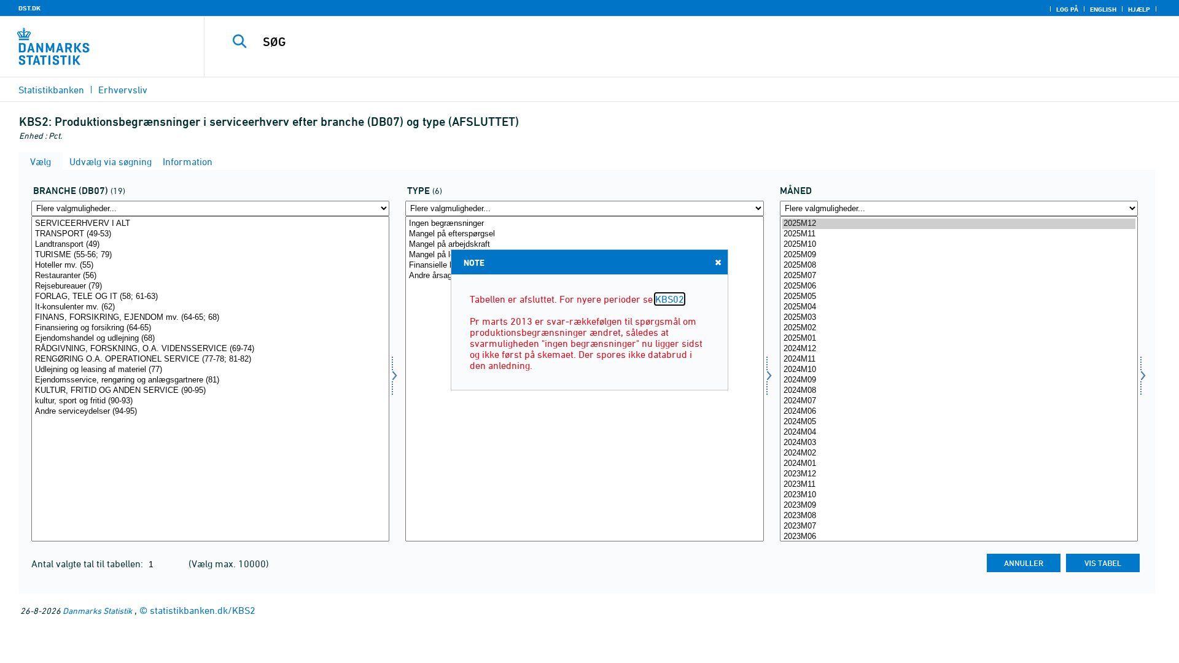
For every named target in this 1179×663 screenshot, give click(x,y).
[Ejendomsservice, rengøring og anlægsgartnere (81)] (210, 380)
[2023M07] (958, 526)
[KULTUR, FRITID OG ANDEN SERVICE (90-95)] (210, 391)
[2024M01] (958, 464)
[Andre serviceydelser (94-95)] (210, 411)
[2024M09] (958, 380)
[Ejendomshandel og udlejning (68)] (210, 338)
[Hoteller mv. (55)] (210, 265)
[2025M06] (958, 286)
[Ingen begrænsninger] (584, 224)
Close (718, 262)
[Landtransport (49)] (210, 244)
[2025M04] (958, 307)
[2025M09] (958, 255)
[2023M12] (958, 474)
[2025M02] (958, 328)
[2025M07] (958, 276)
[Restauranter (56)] (210, 276)
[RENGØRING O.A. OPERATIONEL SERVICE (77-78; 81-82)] (210, 359)
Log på (1067, 9)
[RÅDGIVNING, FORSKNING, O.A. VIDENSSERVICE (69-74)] (210, 349)
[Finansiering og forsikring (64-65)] (210, 328)
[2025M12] (958, 224)
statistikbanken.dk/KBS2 (202, 610)
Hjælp (1139, 9)
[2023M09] (958, 505)
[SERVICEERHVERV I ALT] (210, 224)
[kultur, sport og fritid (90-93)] (210, 401)
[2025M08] (958, 265)
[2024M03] (958, 443)
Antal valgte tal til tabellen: (88, 563)
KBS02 (669, 298)
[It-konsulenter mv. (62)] (210, 307)
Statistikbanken (51, 89)
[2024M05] (958, 422)
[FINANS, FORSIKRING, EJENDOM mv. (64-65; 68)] (210, 317)
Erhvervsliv (122, 89)
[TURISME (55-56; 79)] (210, 255)
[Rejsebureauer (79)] (210, 286)
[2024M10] (958, 370)
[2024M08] (958, 391)
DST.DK (29, 8)
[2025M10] (958, 244)
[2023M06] (958, 537)
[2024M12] (958, 349)
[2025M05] (958, 297)
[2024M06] (958, 411)
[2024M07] (958, 401)
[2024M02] (958, 453)
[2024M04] (958, 432)
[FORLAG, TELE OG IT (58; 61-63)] (210, 297)
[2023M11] (958, 484)
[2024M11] (958, 359)
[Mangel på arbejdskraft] (584, 244)
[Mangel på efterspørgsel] (584, 234)
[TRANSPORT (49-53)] (210, 234)
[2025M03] (958, 317)
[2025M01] (958, 338)
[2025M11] (958, 234)
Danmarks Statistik (97, 610)
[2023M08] (958, 516)
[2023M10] (958, 495)
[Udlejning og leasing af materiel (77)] (210, 370)
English (1103, 9)
